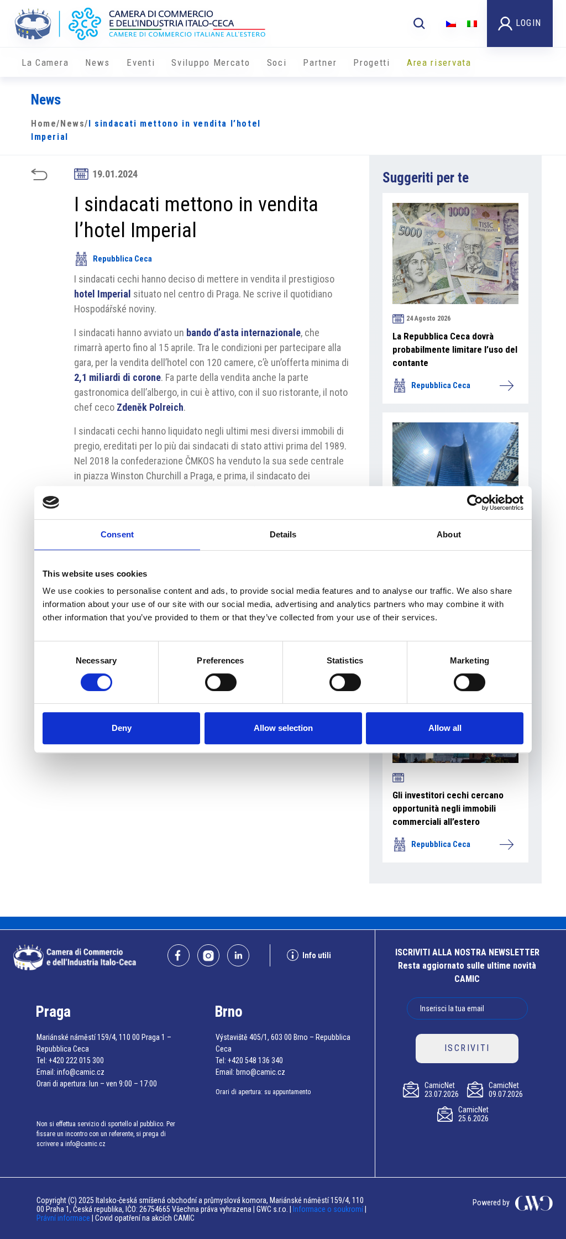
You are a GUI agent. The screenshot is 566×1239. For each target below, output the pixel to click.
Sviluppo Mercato (210, 62)
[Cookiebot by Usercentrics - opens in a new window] (475, 502)
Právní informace (63, 1218)
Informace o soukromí (329, 1209)
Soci (277, 62)
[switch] (221, 682)
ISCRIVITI (467, 1048)
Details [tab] (283, 534)
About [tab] (449, 534)
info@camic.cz (80, 1072)
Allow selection (283, 728)
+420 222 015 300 (76, 1060)
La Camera (45, 62)
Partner (320, 62)
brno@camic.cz (260, 1072)
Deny (122, 728)
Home (43, 123)
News (97, 62)
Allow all (445, 728)
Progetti (371, 62)
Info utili (316, 955)
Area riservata (439, 62)
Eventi (141, 62)
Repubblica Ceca (122, 259)
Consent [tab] (117, 534)
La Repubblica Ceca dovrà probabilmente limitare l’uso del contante (454, 349)
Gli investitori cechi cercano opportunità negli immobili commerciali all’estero (448, 808)
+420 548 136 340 (255, 1060)
